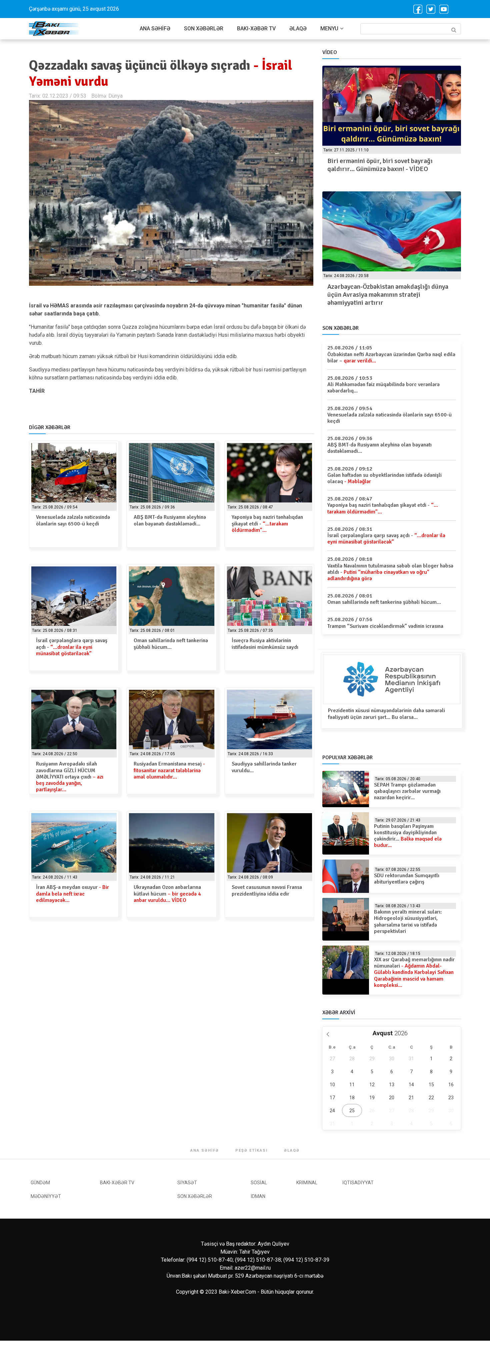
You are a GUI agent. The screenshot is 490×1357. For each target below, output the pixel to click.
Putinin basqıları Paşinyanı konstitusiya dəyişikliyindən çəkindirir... (408, 836)
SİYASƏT (187, 1182)
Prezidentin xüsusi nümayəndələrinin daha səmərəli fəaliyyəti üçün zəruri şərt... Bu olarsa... (386, 713)
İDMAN (258, 1196)
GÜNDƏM (40, 1182)
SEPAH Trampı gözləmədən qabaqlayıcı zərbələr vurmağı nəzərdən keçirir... (407, 791)
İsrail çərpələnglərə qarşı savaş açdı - (71, 646)
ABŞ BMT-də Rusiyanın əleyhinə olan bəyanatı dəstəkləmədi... (170, 520)
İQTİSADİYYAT (358, 1182)
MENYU (329, 28)
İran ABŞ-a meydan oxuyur (72, 893)
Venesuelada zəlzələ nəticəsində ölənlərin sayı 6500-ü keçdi (73, 520)
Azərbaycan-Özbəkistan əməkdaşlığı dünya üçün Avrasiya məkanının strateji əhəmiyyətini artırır (387, 294)
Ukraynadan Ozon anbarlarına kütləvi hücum (167, 893)
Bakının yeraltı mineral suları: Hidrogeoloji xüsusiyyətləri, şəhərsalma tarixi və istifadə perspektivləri (408, 922)
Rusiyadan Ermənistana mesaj (169, 770)
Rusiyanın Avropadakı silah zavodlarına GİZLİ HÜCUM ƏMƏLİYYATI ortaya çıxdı (69, 777)
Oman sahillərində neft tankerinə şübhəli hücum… (171, 643)
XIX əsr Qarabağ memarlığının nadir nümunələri (414, 972)
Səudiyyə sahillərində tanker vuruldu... (264, 767)
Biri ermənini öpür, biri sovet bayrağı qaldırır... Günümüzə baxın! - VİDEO (380, 165)
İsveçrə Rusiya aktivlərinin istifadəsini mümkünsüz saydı (265, 643)
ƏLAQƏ (298, 28)
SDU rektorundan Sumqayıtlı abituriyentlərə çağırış (406, 878)
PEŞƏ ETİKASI (251, 1150)
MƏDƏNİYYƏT (46, 1196)
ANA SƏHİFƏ (155, 28)
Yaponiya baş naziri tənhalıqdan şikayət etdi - (267, 523)
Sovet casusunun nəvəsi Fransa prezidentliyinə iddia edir (267, 890)
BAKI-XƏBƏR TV (256, 28)
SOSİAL (259, 1182)
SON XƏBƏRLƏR (203, 28)
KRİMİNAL (306, 1182)
